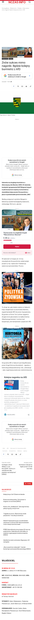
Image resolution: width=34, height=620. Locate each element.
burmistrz (5, 451)
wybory (25, 451)
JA (11, 81)
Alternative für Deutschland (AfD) (18, 448)
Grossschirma (12, 451)
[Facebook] (14, 86)
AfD (8, 448)
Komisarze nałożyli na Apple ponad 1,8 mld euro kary (25, 466)
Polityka (19, 8)
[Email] (22, 86)
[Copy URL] (30, 86)
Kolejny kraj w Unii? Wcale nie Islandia (14, 494)
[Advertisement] (17, 29)
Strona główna (5, 8)
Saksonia (19, 451)
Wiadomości (13, 8)
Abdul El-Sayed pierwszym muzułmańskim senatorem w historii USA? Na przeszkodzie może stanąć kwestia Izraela (16, 522)
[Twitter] (18, 86)
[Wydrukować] (26, 86)
